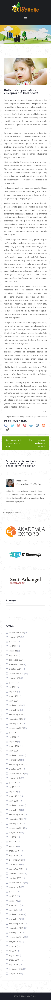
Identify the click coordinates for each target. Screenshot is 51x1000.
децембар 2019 (16, 764)
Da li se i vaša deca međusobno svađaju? (37, 443)
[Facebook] (6, 425)
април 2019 (14, 796)
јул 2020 (12, 733)
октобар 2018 (15, 824)
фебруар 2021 (15, 705)
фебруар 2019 (15, 805)
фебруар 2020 (15, 755)
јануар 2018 (14, 864)
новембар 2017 (16, 874)
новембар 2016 (16, 928)
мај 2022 (13, 651)
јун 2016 (12, 951)
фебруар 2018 (15, 860)
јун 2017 (12, 896)
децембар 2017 (16, 869)
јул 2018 (12, 837)
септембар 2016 (16, 937)
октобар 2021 (15, 669)
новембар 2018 (16, 819)
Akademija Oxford (29, 996)
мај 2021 (13, 692)
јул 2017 (12, 892)
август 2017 (14, 887)
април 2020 (14, 746)
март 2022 (13, 655)
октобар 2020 (15, 724)
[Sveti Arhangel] (25, 580)
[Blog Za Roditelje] (25, 7)
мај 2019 (13, 792)
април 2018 (14, 851)
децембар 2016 (16, 924)
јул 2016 (12, 946)
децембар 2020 (16, 714)
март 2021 (13, 701)
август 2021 (14, 678)
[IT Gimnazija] (25, 555)
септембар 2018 (16, 828)
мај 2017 (13, 901)
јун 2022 (12, 646)
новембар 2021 (16, 664)
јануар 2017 (14, 919)
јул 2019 (12, 783)
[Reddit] (43, 425)
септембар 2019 (16, 774)
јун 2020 (12, 737)
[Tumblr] (37, 425)
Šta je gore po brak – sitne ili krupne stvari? (14, 443)
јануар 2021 (14, 710)
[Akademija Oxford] (25, 531)
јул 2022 (12, 642)
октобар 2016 (15, 933)
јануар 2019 (14, 810)
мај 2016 (13, 955)
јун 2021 (12, 687)
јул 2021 (12, 683)
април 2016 (14, 960)
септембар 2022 (16, 633)
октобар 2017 (15, 878)
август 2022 (14, 637)
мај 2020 (13, 742)
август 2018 (14, 833)
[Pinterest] (25, 425)
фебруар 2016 (15, 969)
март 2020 (13, 751)
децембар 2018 (16, 814)
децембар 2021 (16, 660)
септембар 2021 (16, 673)
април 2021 (14, 696)
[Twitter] (12, 425)
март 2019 (13, 801)
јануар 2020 (14, 760)
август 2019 (14, 778)
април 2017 (14, 905)
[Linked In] (31, 425)
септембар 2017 (16, 883)
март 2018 (13, 855)
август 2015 (14, 974)
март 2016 (13, 964)
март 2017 (13, 910)
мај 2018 (13, 846)
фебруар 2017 (15, 914)
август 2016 (14, 942)
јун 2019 (12, 787)
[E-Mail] (7, 429)
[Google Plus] (18, 425)
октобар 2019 (15, 769)
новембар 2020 (16, 719)
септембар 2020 (16, 728)
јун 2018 (12, 842)
